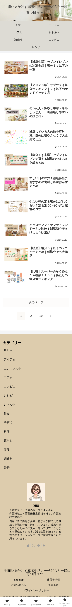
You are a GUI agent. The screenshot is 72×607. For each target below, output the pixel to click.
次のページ (36, 302)
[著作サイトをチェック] (28, 545)
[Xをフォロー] (33, 545)
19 (41, 315)
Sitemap (19, 579)
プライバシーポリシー (36, 590)
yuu (36, 505)
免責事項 (53, 585)
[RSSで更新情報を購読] (44, 545)
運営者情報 (53, 579)
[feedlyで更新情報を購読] (38, 545)
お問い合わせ (19, 585)
